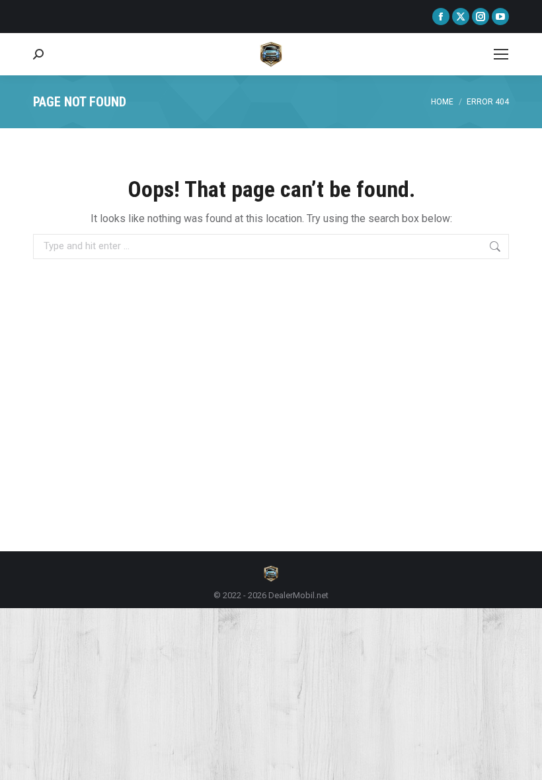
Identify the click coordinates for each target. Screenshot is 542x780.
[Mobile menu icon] (501, 54)
